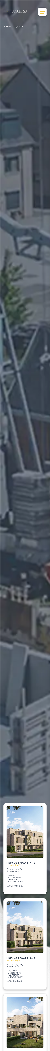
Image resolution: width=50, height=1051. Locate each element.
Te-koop (7, 27)
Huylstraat (18, 27)
